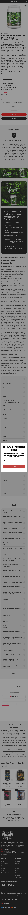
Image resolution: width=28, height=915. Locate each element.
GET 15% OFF (14, 466)
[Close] (25, 445)
